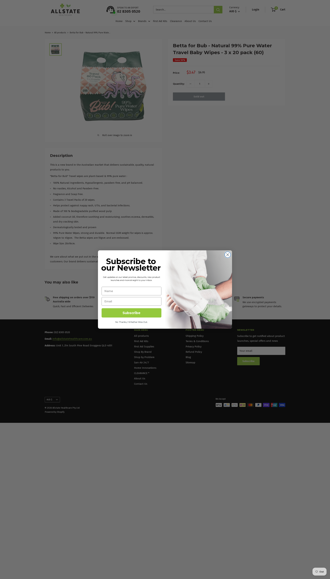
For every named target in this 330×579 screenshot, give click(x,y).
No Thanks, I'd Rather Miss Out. (131, 322)
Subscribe (131, 313)
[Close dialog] (228, 255)
